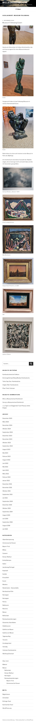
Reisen (5, 612)
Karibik (5, 574)
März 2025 (6, 422)
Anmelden (6, 698)
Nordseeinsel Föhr (8, 591)
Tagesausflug (6, 636)
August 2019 (6, 515)
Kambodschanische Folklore (11, 374)
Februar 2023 (7, 456)
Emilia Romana (7, 560)
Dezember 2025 (7, 418)
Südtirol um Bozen (8, 629)
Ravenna (5, 608)
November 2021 (7, 487)
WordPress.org (7, 708)
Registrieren (6, 694)
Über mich (6, 661)
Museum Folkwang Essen (12, 23)
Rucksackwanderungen (9, 619)
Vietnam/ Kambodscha (9, 650)
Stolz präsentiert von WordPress (24, 720)
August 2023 (6, 449)
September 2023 (8, 446)
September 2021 (7, 494)
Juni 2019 (5, 518)
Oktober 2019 (7, 508)
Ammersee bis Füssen (9, 543)
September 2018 (8, 522)
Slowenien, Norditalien (9, 622)
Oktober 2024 (7, 429)
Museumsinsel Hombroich (15, 399)
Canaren (5, 553)
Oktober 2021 (7, 491)
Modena (5, 584)
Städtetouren (7, 626)
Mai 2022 (5, 467)
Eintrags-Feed (7, 701)
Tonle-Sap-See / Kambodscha (11, 381)
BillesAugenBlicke (15, 2)
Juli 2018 (5, 529)
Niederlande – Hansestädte (11, 588)
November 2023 (7, 439)
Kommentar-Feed (8, 704)
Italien (4, 564)
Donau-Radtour (7, 557)
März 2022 (6, 473)
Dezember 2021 (7, 484)
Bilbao (4, 550)
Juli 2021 (5, 498)
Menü (19, 9)
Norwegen (6, 595)
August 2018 (6, 525)
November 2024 (7, 425)
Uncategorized (7, 643)
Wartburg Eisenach (8, 653)
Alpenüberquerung (8, 539)
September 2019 (8, 511)
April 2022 (6, 470)
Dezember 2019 (7, 505)
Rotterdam (6, 615)
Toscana (5, 640)
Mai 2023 (5, 453)
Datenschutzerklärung (8, 720)
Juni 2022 (5, 463)
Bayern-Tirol (6, 546)
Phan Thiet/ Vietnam (9, 388)
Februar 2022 (6, 477)
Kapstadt (5, 570)
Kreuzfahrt (6, 577)
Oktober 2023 (7, 442)
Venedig (5, 646)
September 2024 (8, 432)
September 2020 (8, 501)
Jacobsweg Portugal (8, 567)
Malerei (5, 664)
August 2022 (6, 460)
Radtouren (6, 605)
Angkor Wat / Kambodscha (10, 385)
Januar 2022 (6, 480)
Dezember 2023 (7, 435)
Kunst (4, 581)
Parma (4, 602)
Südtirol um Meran (8, 633)
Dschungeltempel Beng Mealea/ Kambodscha (16, 378)
